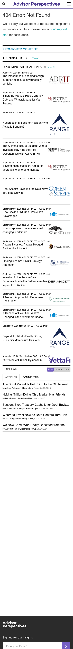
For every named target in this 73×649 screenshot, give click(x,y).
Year (67, 369)
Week (50, 369)
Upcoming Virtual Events (24, 67)
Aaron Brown (11, 428)
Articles (11, 377)
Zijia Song (10, 418)
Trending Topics (17, 58)
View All (36, 58)
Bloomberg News (31, 388)
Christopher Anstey (14, 408)
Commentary (31, 377)
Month (59, 369)
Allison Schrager (13, 388)
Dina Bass (10, 398)
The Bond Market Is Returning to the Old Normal (35, 384)
